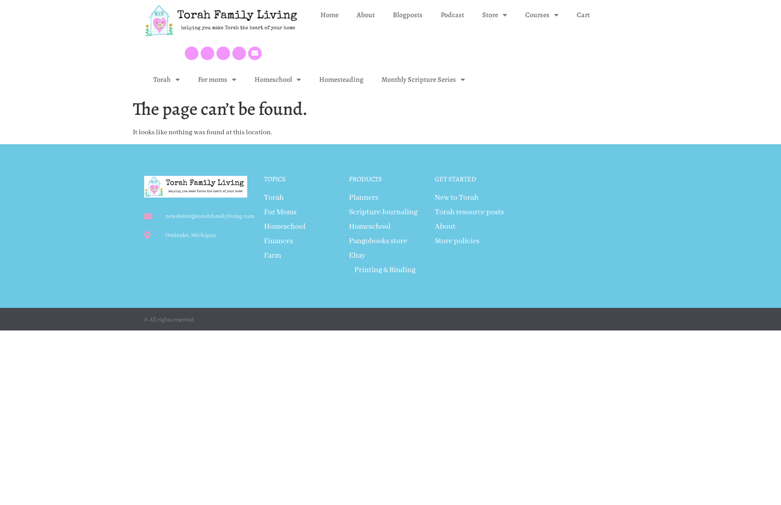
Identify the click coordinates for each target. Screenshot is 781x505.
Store (490, 15)
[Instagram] (239, 53)
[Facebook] (191, 53)
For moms (212, 80)
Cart (583, 15)
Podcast (452, 15)
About (366, 15)
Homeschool (273, 80)
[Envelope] (255, 53)
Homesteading (341, 80)
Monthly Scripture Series (418, 80)
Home (329, 15)
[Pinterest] (223, 53)
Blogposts (408, 15)
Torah (162, 80)
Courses (537, 15)
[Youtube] (207, 53)
